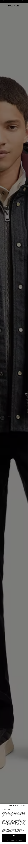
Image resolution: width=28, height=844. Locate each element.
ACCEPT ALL (14, 835)
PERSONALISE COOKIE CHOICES (14, 840)
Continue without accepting (17, 805)
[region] (14, 824)
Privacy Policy (18, 831)
